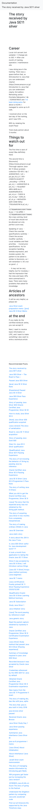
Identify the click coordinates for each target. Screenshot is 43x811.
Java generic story (16, 618)
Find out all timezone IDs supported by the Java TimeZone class (19, 805)
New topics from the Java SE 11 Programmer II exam (19, 692)
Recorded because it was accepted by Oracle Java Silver (19, 664)
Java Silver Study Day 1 (18, 723)
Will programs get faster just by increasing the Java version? (18, 777)
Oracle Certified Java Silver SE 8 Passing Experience (17, 472)
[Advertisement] (19, 38)
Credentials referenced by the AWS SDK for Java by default (19, 672)
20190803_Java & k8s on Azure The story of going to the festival (19, 785)
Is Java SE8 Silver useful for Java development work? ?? (18, 546)
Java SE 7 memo (15, 578)
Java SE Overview (16, 530)
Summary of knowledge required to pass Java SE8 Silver (18, 655)
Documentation (9, 3)
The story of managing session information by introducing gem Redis (18, 768)
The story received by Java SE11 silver (21, 7)
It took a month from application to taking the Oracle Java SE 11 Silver (18, 554)
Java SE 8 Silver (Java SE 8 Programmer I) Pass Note (19, 481)
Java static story (15, 534)
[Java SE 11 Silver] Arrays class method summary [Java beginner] (19, 572)
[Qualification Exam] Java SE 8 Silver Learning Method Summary (19, 595)
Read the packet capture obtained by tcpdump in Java (19, 624)
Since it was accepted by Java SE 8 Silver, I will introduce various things (19, 563)
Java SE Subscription (17, 602)
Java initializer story (17, 609)
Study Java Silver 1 (16, 605)
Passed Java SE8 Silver (18, 380)
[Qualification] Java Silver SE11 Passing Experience (17, 452)
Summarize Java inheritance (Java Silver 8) (18, 735)
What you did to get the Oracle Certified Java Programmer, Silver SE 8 (18, 495)
